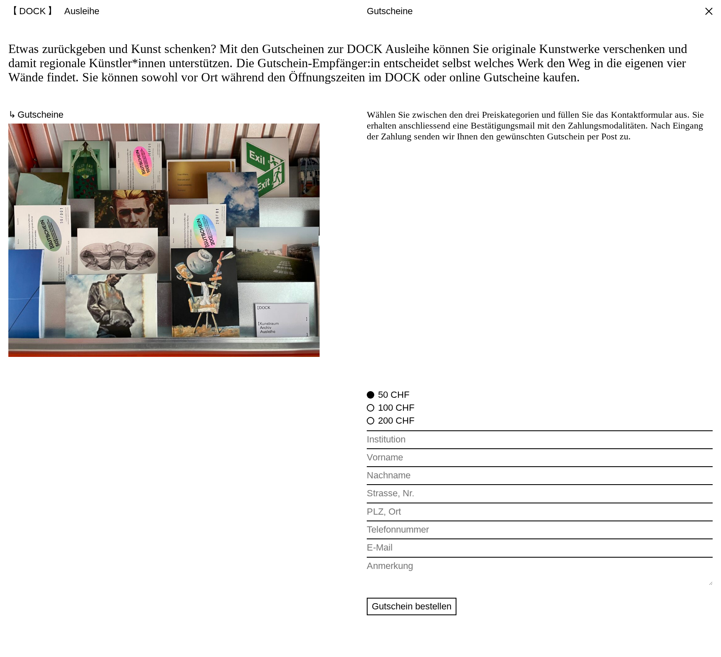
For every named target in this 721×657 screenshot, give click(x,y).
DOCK (32, 11)
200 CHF (396, 420)
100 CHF (396, 407)
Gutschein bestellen (411, 606)
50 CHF (393, 394)
